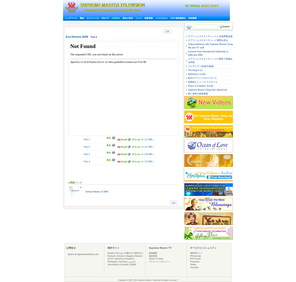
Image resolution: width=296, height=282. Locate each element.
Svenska (123, 261)
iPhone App (195, 256)
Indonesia (119, 259)
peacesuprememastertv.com (83, 254)
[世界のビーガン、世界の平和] (192, 6)
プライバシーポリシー (159, 261)
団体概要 (192, 18)
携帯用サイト (196, 253)
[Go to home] (105, 12)
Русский (124, 264)
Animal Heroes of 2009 (96, 191)
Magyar (129, 256)
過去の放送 (128, 18)
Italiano (138, 256)
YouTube (194, 267)
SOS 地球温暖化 (178, 18)
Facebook (194, 261)
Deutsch (121, 256)
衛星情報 (149, 18)
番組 (82, 18)
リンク (139, 18)
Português (112, 261)
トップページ (71, 18)
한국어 (111, 259)
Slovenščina (113, 264)
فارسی (131, 261)
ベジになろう (162, 18)
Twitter (193, 264)
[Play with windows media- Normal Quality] (110, 138)
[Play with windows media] (110, 146)
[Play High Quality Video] (124, 140)
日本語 (133, 264)
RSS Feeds (195, 259)
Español (129, 259)
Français (112, 256)
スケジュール (93, 18)
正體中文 (128, 253)
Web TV (106, 18)
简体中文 (138, 253)
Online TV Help (156, 259)
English (111, 253)
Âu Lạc (119, 253)
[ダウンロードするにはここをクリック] (137, 140)
